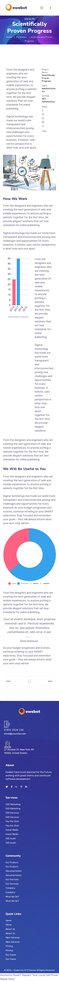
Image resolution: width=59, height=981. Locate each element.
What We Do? (12, 896)
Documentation (14, 871)
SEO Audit (11, 838)
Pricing (9, 946)
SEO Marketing (13, 804)
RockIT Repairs (22, 975)
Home (9, 37)
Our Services (12, 879)
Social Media (12, 830)
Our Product (12, 862)
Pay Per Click (12, 821)
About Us (10, 929)
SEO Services (12, 813)
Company (10, 888)
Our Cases (11, 954)
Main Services (13, 937)
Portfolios (21, 37)
